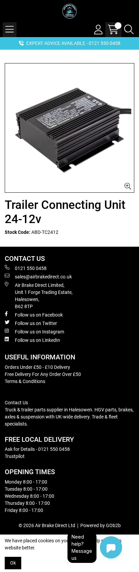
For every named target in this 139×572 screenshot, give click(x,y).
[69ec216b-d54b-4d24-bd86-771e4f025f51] (69, 128)
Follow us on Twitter (36, 323)
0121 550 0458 (31, 268)
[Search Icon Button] (128, 29)
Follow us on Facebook (39, 315)
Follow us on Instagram (39, 331)
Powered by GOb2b (100, 525)
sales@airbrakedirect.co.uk (43, 276)
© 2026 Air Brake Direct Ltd (47, 525)
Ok (13, 563)
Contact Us (16, 402)
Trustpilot (15, 456)
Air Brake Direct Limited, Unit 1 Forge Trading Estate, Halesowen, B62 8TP (44, 295)
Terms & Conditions (25, 381)
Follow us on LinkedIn (37, 340)
